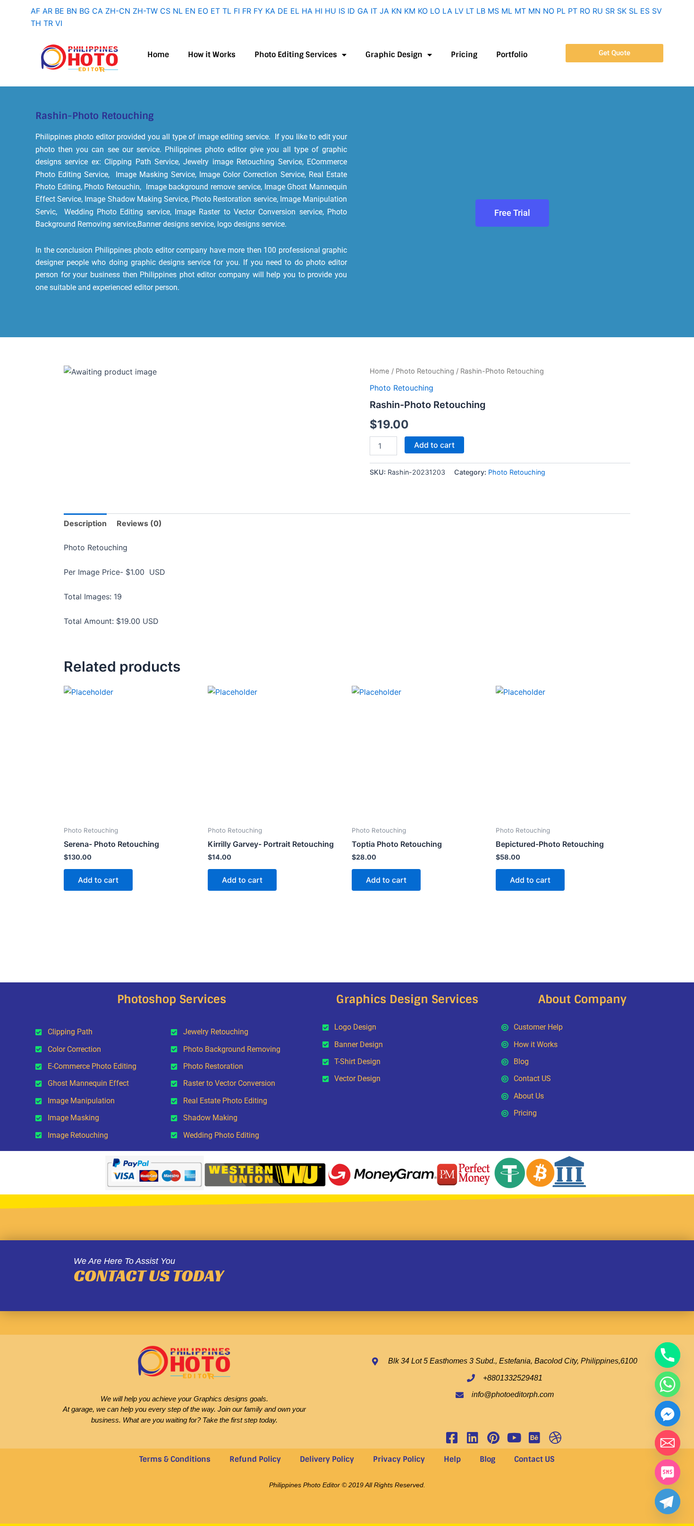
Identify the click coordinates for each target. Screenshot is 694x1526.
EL (294, 11)
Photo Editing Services (295, 55)
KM (409, 11)
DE (283, 11)
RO (585, 11)
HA (307, 11)
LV (459, 11)
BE (59, 11)
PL (561, 11)
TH (36, 23)
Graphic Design (394, 55)
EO (203, 11)
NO (548, 11)
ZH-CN (117, 11)
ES (645, 11)
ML (506, 11)
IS (342, 11)
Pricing (464, 55)
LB (480, 11)
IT (374, 11)
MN (534, 11)
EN (190, 11)
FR (246, 11)
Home (158, 55)
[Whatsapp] (667, 1384)
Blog (487, 1459)
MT (520, 11)
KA (270, 11)
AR (47, 11)
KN (396, 11)
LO (435, 11)
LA (447, 11)
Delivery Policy (327, 1459)
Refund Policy (255, 1459)
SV (657, 11)
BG (84, 11)
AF (35, 11)
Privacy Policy (399, 1459)
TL (226, 11)
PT (572, 11)
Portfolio (511, 55)
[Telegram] (667, 1501)
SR (610, 11)
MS (493, 11)
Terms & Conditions (175, 1459)
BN (72, 11)
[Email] (667, 1443)
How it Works (212, 55)
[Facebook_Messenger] (667, 1413)
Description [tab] (85, 523)
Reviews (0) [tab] (139, 523)
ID (351, 11)
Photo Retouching (425, 371)
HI (318, 11)
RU (597, 11)
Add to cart (434, 445)
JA (384, 11)
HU (330, 11)
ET (215, 11)
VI (58, 23)
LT (470, 11)
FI (237, 11)
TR (48, 23)
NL (178, 11)
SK (621, 11)
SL (633, 11)
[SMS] (667, 1472)
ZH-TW (145, 11)
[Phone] (667, 1355)
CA (97, 11)
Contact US (534, 1459)
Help (452, 1459)
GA (362, 11)
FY (258, 11)
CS (165, 11)
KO (423, 11)
